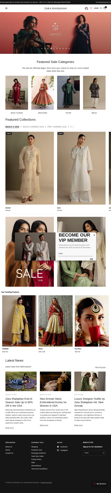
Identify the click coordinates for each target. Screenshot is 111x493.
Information (10, 442)
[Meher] (29, 168)
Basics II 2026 (12, 126)
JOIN (91, 259)
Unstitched (42, 113)
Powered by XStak (46, 482)
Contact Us (9, 453)
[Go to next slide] (103, 325)
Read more (9, 428)
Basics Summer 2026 (33, 126)
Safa (59, 208)
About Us (8, 447)
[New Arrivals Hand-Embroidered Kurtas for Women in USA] (55, 381)
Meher (8, 208)
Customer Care (37, 442)
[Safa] (81, 168)
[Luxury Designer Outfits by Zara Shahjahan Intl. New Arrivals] (90, 381)
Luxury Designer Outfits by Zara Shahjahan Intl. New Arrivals (89, 402)
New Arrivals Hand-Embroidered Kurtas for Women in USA (53, 402)
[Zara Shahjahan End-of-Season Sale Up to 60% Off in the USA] (21, 381)
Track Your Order (37, 456)
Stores (7, 450)
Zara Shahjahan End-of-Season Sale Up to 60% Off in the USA (19, 402)
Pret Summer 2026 (57, 126)
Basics (94, 113)
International (36, 466)
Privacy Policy (36, 459)
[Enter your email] (103, 452)
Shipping (34, 447)
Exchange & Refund (38, 453)
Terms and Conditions (39, 469)
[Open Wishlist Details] (91, 8)
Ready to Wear (17, 113)
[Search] (101, 8)
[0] (104, 8)
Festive (68, 113)
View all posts (100, 367)
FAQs (33, 462)
